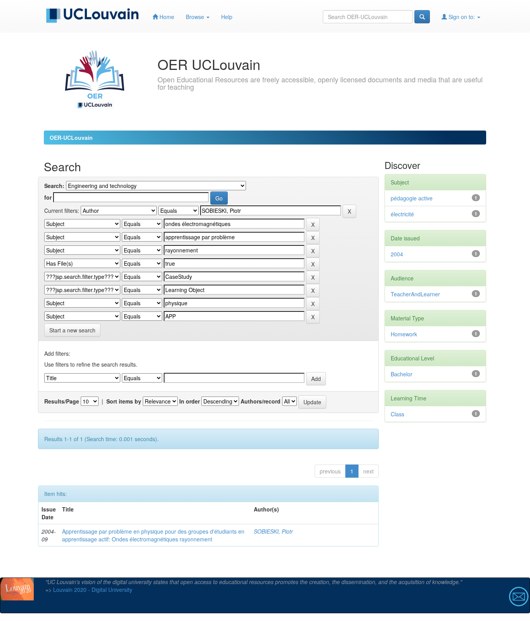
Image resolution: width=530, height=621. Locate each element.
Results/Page (61, 401)
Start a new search (72, 330)
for (48, 197)
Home (166, 17)
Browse (196, 17)
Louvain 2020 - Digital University (92, 589)
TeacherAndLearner (415, 294)
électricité (402, 214)
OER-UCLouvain (71, 137)
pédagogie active (412, 198)
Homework (404, 334)
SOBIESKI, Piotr (273, 531)
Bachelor (401, 374)
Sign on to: (461, 17)
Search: (54, 186)
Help (226, 17)
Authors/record (261, 401)
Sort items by (123, 401)
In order (189, 401)
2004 (397, 254)
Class (397, 414)
